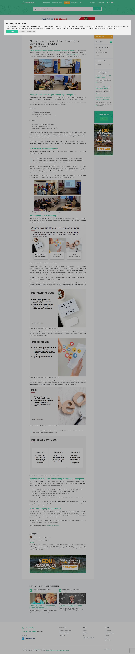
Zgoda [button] (12, 31)
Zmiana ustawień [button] (31, 31)
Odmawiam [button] (22, 31)
